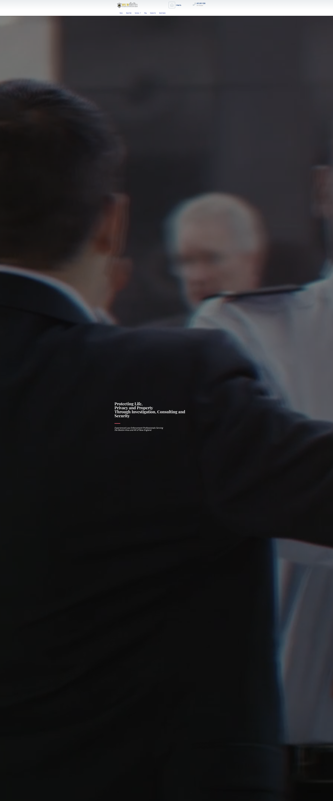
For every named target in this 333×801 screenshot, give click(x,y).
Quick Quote (162, 13)
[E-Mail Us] (172, 5)
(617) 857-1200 (201, 3)
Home (121, 13)
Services (137, 13)
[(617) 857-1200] (194, 4)
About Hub (128, 13)
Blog (145, 13)
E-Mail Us (178, 5)
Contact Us (153, 13)
